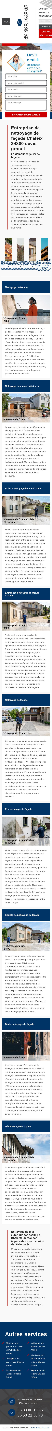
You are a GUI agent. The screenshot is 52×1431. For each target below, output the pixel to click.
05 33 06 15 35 (26, 13)
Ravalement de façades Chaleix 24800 (14, 1373)
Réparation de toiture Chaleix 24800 (38, 1373)
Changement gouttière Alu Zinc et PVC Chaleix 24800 (14, 1348)
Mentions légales (39, 1428)
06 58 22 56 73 (26, 32)
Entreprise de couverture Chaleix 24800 (15, 1362)
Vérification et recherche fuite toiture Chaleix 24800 (38, 1360)
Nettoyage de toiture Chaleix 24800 (38, 1346)
